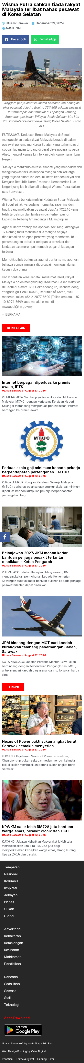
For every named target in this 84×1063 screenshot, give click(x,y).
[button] (15, 39)
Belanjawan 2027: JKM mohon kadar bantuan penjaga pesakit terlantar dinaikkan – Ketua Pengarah (35, 557)
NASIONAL (14, 28)
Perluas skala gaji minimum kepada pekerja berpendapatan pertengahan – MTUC (41, 470)
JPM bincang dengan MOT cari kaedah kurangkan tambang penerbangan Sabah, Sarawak (39, 647)
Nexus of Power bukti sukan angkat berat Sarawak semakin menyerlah (39, 743)
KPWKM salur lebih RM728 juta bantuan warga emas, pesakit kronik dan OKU (37, 829)
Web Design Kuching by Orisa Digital (24, 1051)
